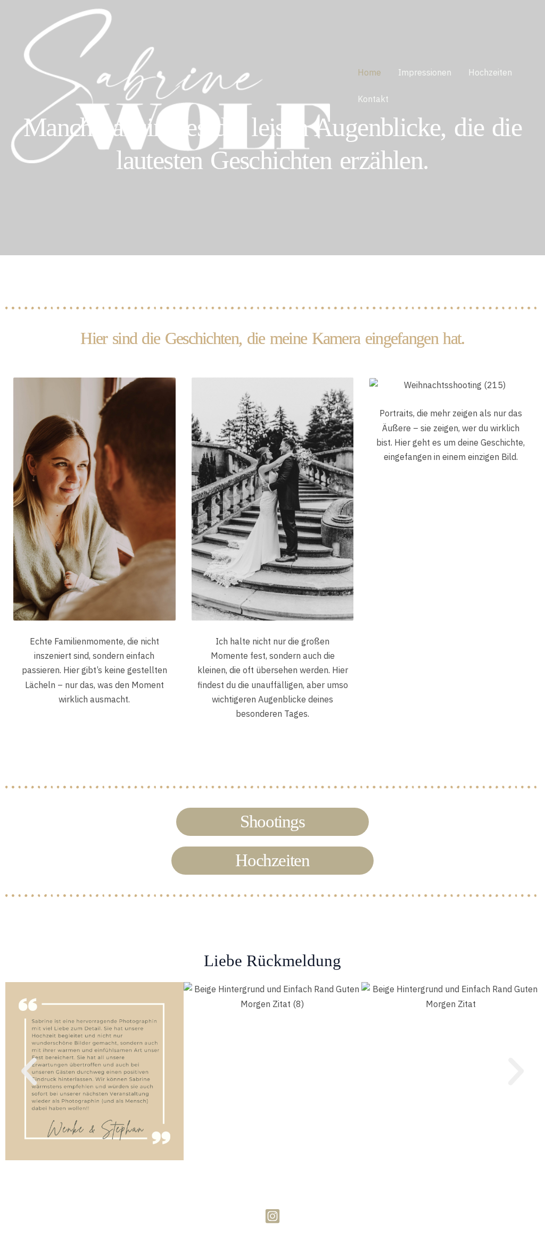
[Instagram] (272, 1216)
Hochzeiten (490, 72)
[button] (29, 1071)
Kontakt (373, 99)
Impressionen (424, 72)
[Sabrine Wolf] (170, 84)
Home (369, 72)
